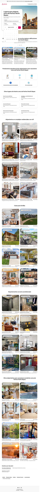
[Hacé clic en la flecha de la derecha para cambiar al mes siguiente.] (16, 27)
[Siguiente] (21, 45)
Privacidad (17, 490)
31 (5, 41)
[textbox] (7, 24)
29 (14, 39)
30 (16, 39)
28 (12, 39)
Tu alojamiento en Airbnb (32, 4)
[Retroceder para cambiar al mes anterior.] (5, 27)
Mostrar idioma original (28, 1)
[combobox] (12, 21)
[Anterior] (18, 45)
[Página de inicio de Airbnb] (4, 4)
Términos (21, 490)
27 (10, 39)
